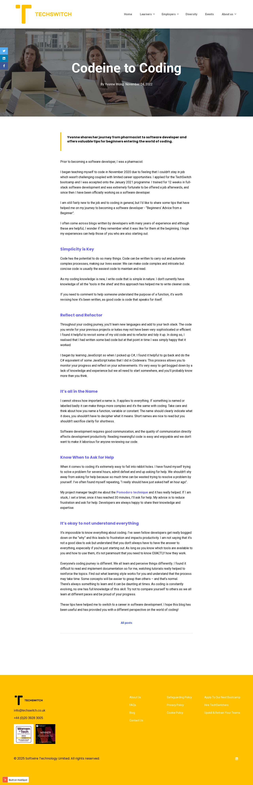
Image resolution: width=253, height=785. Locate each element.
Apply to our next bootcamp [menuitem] (222, 697)
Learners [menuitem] (146, 14)
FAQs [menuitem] (132, 705)
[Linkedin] (4, 58)
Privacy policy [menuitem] (175, 705)
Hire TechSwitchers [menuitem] (216, 705)
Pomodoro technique (132, 492)
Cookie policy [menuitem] (175, 712)
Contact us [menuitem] (136, 720)
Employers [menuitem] (169, 14)
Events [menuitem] (209, 14)
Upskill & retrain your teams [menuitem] (222, 712)
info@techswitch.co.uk (29, 710)
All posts (126, 622)
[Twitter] (4, 51)
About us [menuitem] (227, 14)
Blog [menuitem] (132, 712)
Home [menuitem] (128, 14)
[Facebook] (4, 66)
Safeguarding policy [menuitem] (179, 697)
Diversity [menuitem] (191, 14)
